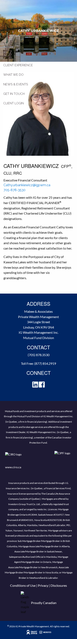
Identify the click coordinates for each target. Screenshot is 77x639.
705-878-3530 (14, 190)
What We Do (13, 75)
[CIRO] (25, 457)
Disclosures (59, 585)
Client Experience (18, 65)
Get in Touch (14, 94)
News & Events (15, 84)
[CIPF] (63, 457)
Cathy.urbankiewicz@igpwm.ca (26, 185)
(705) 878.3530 (38, 355)
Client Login (13, 103)
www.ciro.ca (13, 467)
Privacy (43, 585)
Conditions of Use (23, 585)
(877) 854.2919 (45, 363)
